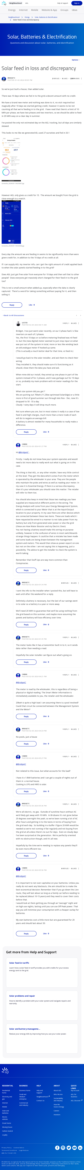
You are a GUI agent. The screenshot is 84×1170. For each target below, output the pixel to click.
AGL (26, 3)
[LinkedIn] (80, 1147)
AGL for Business (74, 1095)
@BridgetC (23, 452)
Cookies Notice (19, 1148)
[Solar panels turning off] (80, 315)
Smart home (6, 1123)
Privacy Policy (6, 1148)
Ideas (74, 9)
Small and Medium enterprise (22, 1096)
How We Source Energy (59, 1105)
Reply (12, 305)
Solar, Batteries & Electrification (46, 17)
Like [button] (30, 305)
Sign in (76, 3)
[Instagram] (63, 1147)
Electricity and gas (7, 1098)
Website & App (49, 9)
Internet (23, 9)
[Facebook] (57, 1147)
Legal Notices (24, 1150)
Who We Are (58, 1094)
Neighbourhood (15, 3)
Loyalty (4, 1135)
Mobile (34, 9)
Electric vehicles (5, 1118)
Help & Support (62, 3)
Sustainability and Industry (58, 1099)
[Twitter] (69, 1147)
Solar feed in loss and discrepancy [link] (26, 20)
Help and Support (40, 1091)
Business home (24, 1090)
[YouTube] (74, 1147)
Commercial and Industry (23, 1104)
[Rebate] (77, 315)
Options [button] (75, 60)
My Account (75, 1090)
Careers (56, 1111)
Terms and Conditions (9, 1150)
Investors (57, 1115)
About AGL (57, 1090)
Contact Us (40, 1101)
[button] (81, 78)
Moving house (7, 1127)
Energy (12, 9)
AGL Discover (75, 1100)
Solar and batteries (5, 1112)
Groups (64, 9)
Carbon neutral (7, 1131)
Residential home (6, 1091)
